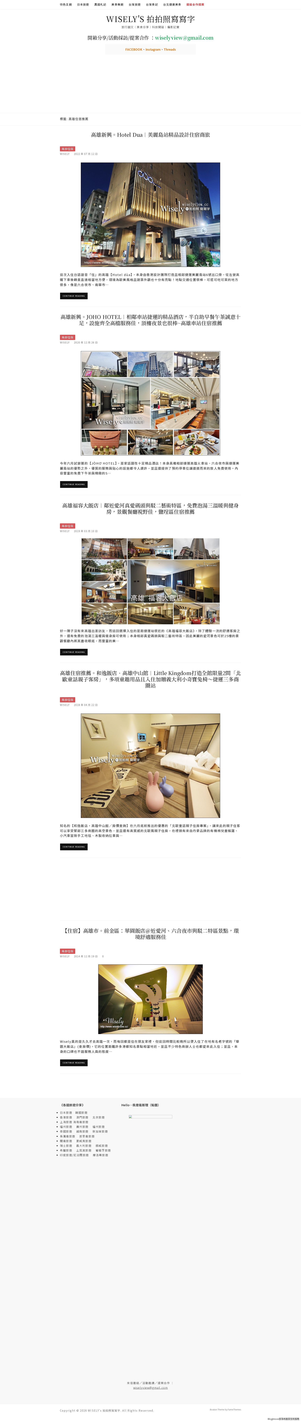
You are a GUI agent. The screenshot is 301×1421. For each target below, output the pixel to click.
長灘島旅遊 (67, 1136)
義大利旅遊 (84, 1145)
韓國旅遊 (81, 1112)
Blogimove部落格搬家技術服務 (283, 1418)
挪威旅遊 (102, 1145)
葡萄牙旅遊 (103, 1150)
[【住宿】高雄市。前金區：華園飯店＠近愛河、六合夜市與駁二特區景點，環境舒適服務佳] (150, 999)
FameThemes (234, 1409)
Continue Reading (74, 296)
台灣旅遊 (135, 4)
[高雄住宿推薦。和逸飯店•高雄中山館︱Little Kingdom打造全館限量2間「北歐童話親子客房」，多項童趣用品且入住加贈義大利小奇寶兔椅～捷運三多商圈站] (150, 765)
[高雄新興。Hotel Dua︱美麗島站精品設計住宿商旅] (150, 214)
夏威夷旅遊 (84, 1141)
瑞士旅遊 (67, 1145)
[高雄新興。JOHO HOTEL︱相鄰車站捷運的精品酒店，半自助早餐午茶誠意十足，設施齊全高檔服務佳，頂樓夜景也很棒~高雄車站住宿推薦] (150, 403)
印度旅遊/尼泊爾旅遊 (76, 1155)
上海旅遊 (66, 1122)
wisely (65, 154)
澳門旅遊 (82, 1117)
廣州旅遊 (82, 1127)
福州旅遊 (67, 1127)
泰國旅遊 (67, 1131)
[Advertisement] (150, 86)
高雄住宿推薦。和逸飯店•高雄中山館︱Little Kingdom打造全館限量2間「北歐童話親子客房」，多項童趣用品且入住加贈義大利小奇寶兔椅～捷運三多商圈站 (150, 679)
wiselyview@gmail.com (150, 1388)
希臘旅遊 (67, 1150)
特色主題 (66, 4)
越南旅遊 (84, 1131)
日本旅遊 (83, 4)
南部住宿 (68, 149)
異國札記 (100, 4)
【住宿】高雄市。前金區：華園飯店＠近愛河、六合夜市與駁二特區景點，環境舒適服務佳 (150, 934)
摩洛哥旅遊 (100, 1155)
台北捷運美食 (172, 4)
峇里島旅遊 (87, 1136)
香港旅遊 (66, 1117)
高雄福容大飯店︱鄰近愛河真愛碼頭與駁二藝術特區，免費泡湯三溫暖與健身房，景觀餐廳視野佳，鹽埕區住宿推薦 (150, 508)
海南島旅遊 (80, 1122)
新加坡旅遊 (100, 1131)
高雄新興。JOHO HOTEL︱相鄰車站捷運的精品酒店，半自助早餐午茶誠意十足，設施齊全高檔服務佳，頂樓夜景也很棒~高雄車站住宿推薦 (150, 320)
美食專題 (117, 4)
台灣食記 (152, 4)
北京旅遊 (98, 1117)
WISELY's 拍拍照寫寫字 (150, 18)
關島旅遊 (67, 1141)
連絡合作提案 (195, 4)
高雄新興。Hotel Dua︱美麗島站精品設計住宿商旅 (150, 134)
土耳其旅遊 (85, 1150)
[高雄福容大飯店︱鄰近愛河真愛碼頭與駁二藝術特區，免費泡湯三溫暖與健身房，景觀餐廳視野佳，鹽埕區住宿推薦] (150, 581)
